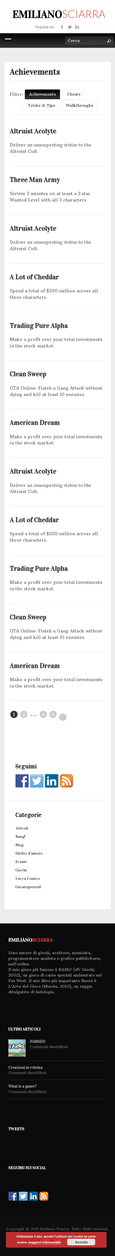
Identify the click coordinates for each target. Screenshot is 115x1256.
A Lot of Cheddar (34, 277)
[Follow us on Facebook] (22, 781)
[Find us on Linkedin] (51, 781)
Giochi (21, 870)
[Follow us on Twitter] (37, 781)
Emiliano (59, 14)
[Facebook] (61, 26)
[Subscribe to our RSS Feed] (66, 781)
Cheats (73, 94)
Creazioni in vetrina (25, 1067)
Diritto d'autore (28, 853)
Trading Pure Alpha (39, 325)
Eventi (21, 861)
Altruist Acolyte (33, 131)
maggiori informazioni (44, 1242)
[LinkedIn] (77, 26)
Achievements (42, 94)
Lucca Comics (27, 878)
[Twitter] (69, 26)
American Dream (35, 422)
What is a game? (22, 1086)
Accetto (81, 1242)
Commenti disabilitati (49, 1046)
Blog (19, 845)
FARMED (37, 1041)
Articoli (21, 828)
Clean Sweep (28, 374)
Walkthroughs (79, 105)
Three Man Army (35, 180)
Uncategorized (28, 887)
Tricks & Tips (41, 105)
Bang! (20, 836)
